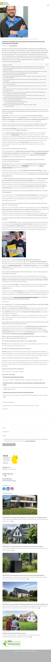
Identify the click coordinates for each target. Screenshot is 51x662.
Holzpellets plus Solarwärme (40, 153)
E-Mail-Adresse (5, 431)
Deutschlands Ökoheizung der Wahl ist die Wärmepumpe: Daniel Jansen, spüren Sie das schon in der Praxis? (24, 86)
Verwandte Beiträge (10, 106)
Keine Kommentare (12, 39)
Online (6, 467)
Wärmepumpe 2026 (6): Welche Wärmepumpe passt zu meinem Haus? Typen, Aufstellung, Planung (24, 517)
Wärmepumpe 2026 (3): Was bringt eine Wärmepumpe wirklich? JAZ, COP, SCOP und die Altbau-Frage (25, 604)
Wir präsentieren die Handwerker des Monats (13, 377)
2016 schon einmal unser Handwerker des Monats (26, 297)
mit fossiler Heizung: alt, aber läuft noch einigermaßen (17, 101)
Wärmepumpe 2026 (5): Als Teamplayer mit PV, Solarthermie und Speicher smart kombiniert (22, 546)
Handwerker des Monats (24, 39)
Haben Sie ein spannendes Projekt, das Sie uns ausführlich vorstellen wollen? (20, 104)
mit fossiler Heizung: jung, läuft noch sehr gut (15, 103)
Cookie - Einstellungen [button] (31, 651)
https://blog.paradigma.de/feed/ (9, 480)
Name (4, 428)
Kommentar (5, 409)
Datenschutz (23, 651)
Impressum (17, 651)
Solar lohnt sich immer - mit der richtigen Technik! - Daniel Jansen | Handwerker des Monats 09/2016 (24, 384)
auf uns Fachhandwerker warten (26, 334)
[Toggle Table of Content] (46, 65)
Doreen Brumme (13, 45)
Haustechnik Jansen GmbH (15, 265)
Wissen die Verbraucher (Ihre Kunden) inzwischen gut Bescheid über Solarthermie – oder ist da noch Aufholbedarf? (24, 80)
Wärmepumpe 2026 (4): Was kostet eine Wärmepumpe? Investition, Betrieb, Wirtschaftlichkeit (23, 575)
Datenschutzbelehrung (31, 441)
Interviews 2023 (34, 39)
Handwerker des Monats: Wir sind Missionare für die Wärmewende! (18, 392)
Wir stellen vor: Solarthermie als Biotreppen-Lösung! (14, 633)
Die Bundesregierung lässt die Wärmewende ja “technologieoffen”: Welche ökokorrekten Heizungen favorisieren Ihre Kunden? (24, 77)
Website (4, 435)
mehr (12, 521)
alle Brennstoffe (15, 135)
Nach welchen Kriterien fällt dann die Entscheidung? (14, 74)
